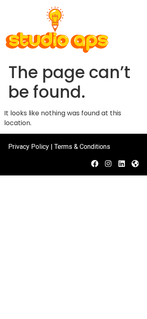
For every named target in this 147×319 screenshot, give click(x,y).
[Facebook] (94, 163)
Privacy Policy (28, 147)
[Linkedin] (121, 163)
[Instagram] (108, 163)
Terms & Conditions (82, 147)
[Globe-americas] (135, 163)
